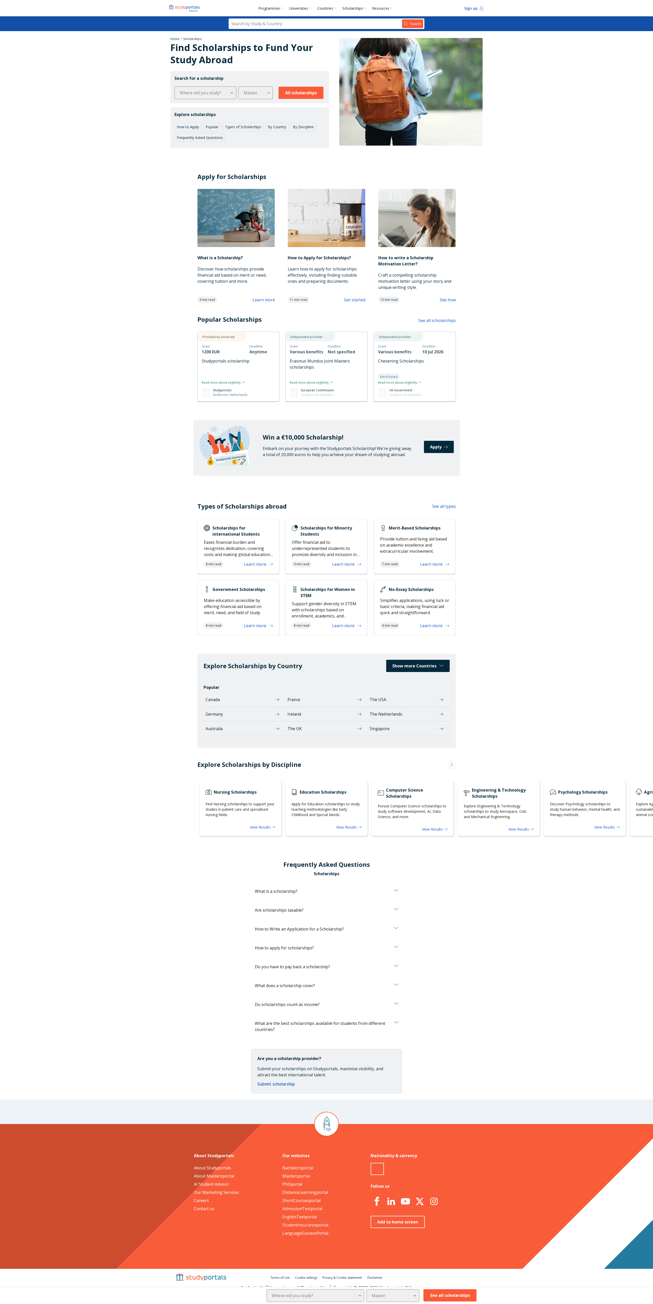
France (293, 699)
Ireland (294, 714)
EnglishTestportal (299, 1217)
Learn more (264, 300)
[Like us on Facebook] (377, 1201)
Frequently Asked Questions (200, 137)
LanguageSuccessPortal (305, 1233)
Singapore (380, 728)
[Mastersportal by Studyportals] (184, 8)
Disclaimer (375, 1277)
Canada (213, 699)
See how (448, 300)
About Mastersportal (214, 1176)
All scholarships (301, 93)
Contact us (204, 1208)
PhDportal (292, 1184)
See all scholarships (437, 320)
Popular (212, 126)
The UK (294, 728)
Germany (214, 714)
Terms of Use (280, 1277)
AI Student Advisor (211, 1184)
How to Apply (188, 126)
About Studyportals (212, 1168)
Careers (201, 1200)
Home (174, 39)
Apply (436, 447)
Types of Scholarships (243, 126)
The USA (378, 699)
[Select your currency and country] (377, 1169)
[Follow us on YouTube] (405, 1201)
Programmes (269, 8)
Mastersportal (296, 1176)
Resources (381, 8)
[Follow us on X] (419, 1201)
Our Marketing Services (216, 1192)
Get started (354, 300)
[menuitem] (271, 8)
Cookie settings (306, 1277)
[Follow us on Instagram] (434, 1201)
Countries (325, 8)
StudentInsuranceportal (305, 1225)
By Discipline (303, 126)
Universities (298, 8)
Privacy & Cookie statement (342, 1277)
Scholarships (352, 8)
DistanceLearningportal (305, 1192)
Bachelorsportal (297, 1168)
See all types (444, 506)
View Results (261, 827)
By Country (277, 126)
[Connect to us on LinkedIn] (391, 1201)
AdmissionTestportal (302, 1208)
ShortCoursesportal (301, 1200)
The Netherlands (386, 714)
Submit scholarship (276, 1084)
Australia (214, 728)
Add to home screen (397, 1222)
